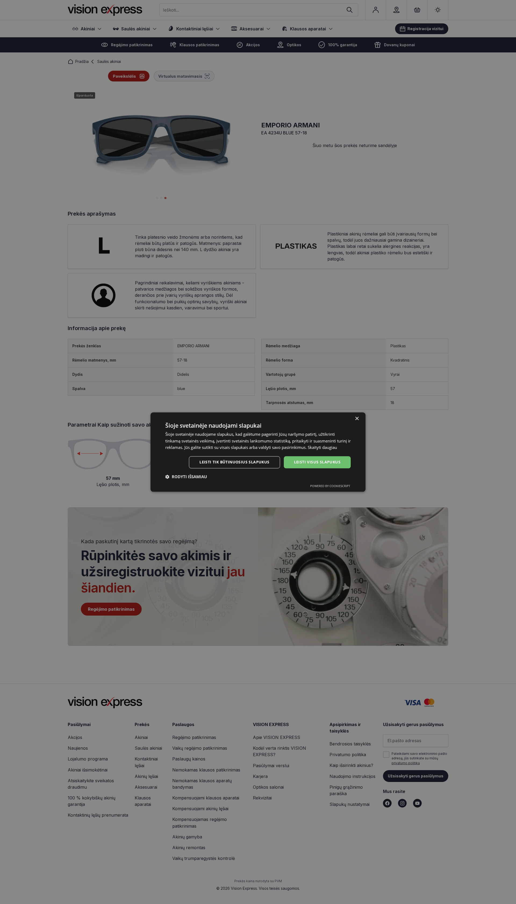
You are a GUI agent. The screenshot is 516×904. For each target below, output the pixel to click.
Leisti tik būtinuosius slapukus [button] (234, 461)
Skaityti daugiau (322, 447)
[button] (186, 477)
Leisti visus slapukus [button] (317, 461)
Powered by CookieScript (330, 486)
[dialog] (258, 452)
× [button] (357, 419)
